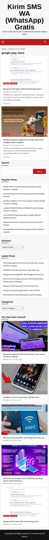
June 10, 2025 (18, 359)
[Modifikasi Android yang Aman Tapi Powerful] (24, 379)
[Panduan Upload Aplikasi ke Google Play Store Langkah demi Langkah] (24, 121)
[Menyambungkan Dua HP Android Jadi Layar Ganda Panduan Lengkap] (24, 336)
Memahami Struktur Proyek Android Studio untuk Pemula (23, 223)
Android (6, 83)
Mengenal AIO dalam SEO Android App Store (22, 89)
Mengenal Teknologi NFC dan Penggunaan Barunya (23, 274)
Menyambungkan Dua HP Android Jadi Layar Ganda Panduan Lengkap (23, 264)
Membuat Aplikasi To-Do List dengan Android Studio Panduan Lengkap (24, 202)
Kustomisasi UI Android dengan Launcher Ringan (22, 295)
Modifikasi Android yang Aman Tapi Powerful (21, 270)
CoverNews (35, 533)
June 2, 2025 (17, 483)
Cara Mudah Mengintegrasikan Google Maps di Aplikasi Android (22, 216)
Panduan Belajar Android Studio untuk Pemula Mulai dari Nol (24, 195)
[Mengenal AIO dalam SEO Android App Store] (24, 71)
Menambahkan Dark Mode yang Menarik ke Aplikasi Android (23, 230)
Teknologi (14, 83)
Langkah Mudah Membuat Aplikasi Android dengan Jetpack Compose (23, 209)
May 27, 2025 (18, 92)
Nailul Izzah (8, 92)
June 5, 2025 (17, 400)
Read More (6, 103)
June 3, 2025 (17, 440)
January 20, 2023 (19, 145)
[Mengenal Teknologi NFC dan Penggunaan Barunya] (24, 419)
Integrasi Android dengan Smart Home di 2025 (21, 290)
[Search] (45, 42)
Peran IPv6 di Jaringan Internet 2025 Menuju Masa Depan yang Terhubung (23, 280)
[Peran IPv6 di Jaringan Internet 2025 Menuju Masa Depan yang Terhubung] (24, 460)
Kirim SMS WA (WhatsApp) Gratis (24, 17)
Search (5, 163)
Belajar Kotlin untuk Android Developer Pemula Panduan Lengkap (22, 188)
